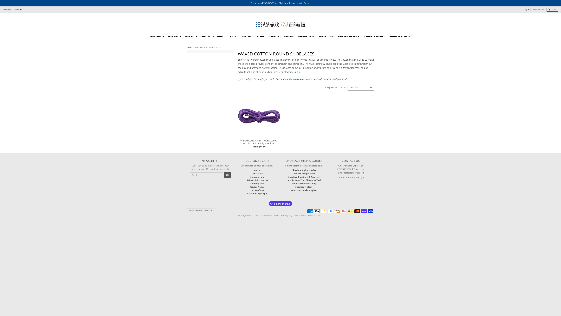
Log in (526, 9)
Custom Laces (297, 79)
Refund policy (286, 215)
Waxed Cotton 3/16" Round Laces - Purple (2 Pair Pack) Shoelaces (259, 142)
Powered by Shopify (271, 215)
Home (189, 48)
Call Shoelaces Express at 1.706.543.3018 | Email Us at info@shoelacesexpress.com (351, 169)
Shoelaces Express (252, 215)
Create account (538, 9)
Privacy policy (300, 215)
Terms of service (315, 215)
